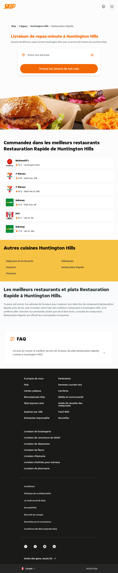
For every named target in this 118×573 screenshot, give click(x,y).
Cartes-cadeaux (32, 390)
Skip (13, 26)
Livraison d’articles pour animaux (42, 462)
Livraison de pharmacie (36, 468)
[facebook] (36, 549)
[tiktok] (55, 549)
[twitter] (26, 549)
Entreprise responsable (36, 418)
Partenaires (64, 378)
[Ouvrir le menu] (112, 7)
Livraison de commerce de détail (42, 437)
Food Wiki (63, 411)
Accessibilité (30, 507)
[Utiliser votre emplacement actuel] (92, 55)
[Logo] (10, 6)
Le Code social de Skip (34, 500)
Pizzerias (11, 273)
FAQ (26, 384)
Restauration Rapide (62, 26)
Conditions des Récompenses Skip (40, 528)
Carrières (63, 390)
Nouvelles (63, 418)
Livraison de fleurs (34, 450)
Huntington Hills (39, 26)
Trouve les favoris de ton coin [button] (59, 69)
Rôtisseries (67, 261)
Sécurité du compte (33, 514)
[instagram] (45, 549)
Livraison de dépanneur (37, 443)
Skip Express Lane (34, 403)
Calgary (23, 26)
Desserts (11, 267)
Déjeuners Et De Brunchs (19, 261)
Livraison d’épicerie (34, 456)
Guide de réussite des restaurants (70, 404)
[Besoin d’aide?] (103, 6)
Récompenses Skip (34, 397)
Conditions (29, 486)
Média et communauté (70, 397)
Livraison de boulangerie (37, 431)
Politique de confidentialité (37, 493)
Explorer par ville (33, 411)
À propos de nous (33, 378)
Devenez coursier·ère (70, 384)
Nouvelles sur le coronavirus (37, 521)
